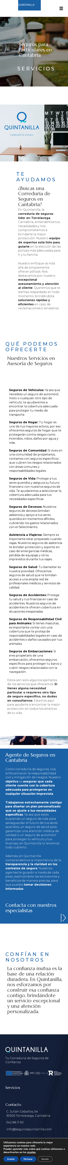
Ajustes (45, 1159)
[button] (61, 8)
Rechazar (28, 1159)
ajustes (31, 1152)
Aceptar (11, 1159)
